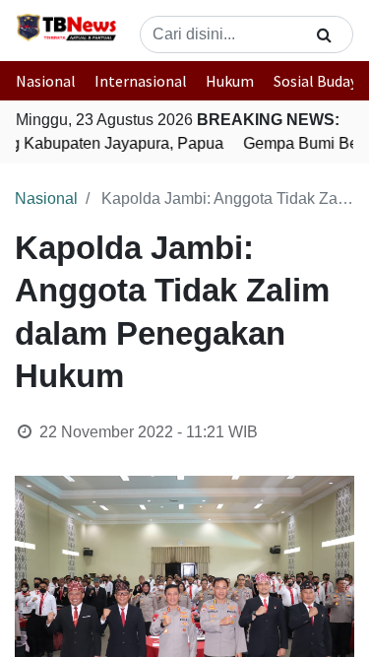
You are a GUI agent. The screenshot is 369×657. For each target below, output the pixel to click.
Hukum (230, 81)
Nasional (46, 81)
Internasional (140, 81)
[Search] (324, 34)
